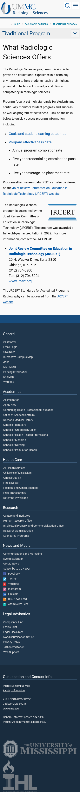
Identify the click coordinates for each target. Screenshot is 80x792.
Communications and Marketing (22, 553)
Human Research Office (17, 520)
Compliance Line (13, 622)
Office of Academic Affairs (19, 415)
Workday (8, 382)
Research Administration (18, 530)
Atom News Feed (17, 604)
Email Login (10, 347)
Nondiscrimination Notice (18, 637)
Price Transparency (14, 493)
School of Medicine (14, 440)
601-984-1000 (35, 717)
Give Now (9, 352)
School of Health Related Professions (25, 435)
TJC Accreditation (13, 647)
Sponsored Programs (16, 535)
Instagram (13, 589)
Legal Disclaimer (13, 632)
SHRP (17, 24)
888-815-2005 (38, 721)
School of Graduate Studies (19, 430)
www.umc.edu (11, 708)
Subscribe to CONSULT (16, 568)
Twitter (11, 578)
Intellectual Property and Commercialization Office (33, 525)
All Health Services (14, 468)
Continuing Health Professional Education (28, 410)
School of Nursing (14, 445)
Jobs (6, 362)
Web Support (11, 652)
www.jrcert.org (20, 281)
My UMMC (9, 367)
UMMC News (11, 563)
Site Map (8, 377)
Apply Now (9, 405)
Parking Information (15, 372)
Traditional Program (65, 24)
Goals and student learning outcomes (37, 134)
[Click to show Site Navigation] (75, 5)
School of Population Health (20, 450)
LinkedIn (12, 594)
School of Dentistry (14, 425)
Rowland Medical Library (18, 420)
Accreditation (11, 400)
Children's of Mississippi (17, 472)
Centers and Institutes (16, 515)
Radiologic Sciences (30, 12)
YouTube (12, 584)
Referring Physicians (15, 498)
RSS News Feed (16, 599)
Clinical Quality (12, 477)
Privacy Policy (11, 642)
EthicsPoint (10, 627)
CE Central (9, 342)
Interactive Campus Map (18, 357)
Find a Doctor (11, 483)
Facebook (13, 573)
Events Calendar (13, 558)
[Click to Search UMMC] (67, 5)
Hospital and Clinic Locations (20, 488)
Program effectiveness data (30, 142)
